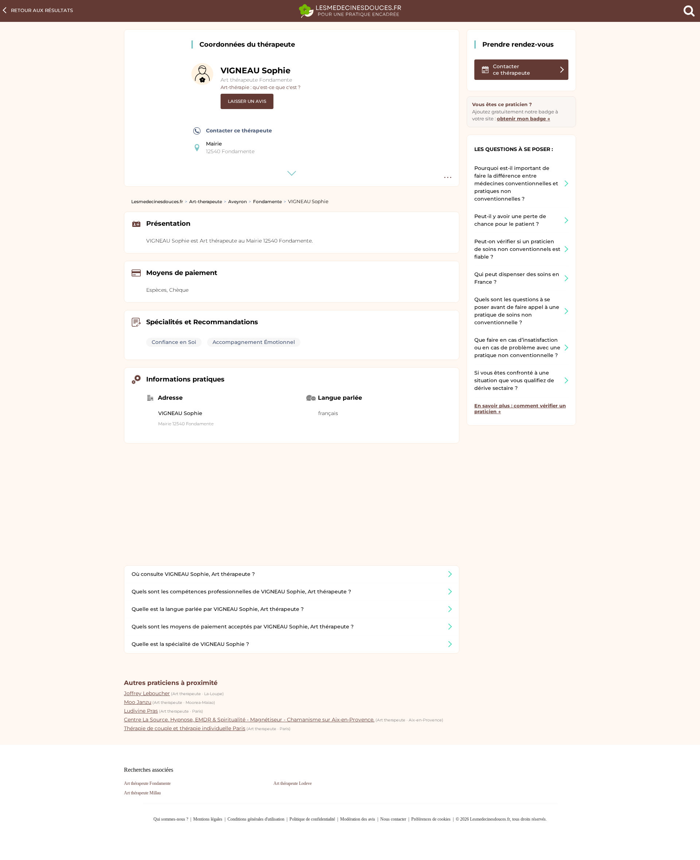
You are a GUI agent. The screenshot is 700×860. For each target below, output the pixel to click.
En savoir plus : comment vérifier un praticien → (520, 408)
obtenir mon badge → (523, 118)
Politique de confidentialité (312, 819)
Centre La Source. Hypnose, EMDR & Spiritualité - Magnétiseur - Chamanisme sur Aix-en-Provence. (249, 719)
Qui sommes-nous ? (170, 819)
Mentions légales (207, 819)
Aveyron (237, 201)
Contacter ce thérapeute (239, 130)
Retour (42, 10)
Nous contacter (393, 819)
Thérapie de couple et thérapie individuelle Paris (184, 728)
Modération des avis (357, 819)
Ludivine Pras (141, 711)
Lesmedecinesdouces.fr (157, 201)
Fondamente (267, 201)
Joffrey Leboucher (147, 693)
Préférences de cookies (431, 819)
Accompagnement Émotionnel (254, 342)
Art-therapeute (205, 201)
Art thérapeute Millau (142, 792)
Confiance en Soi (174, 342)
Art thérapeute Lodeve (292, 783)
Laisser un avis (247, 101)
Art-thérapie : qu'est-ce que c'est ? (260, 87)
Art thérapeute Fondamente (256, 80)
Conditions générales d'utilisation (256, 819)
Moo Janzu (137, 702)
